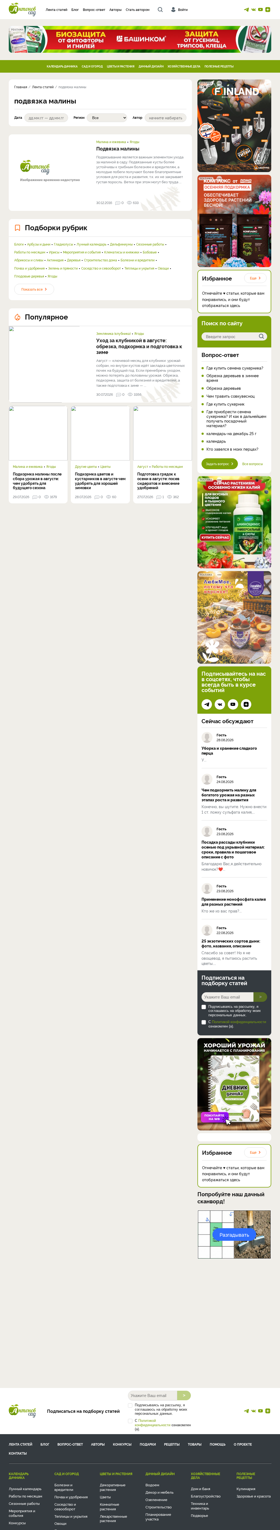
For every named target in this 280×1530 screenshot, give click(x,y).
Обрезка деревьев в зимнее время (232, 378)
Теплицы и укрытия (139, 268)
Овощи (163, 268)
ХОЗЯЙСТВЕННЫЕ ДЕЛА (184, 66)
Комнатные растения (109, 1506)
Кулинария (246, 1488)
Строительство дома (100, 260)
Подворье (199, 1515)
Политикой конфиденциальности (239, 1022)
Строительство (158, 1506)
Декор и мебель (159, 1492)
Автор (137, 117)
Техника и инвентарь (200, 1505)
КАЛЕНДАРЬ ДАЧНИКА (62, 66)
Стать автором (138, 9)
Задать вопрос (217, 463)
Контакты (18, 1453)
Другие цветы (86, 466)
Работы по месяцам (29, 252)
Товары (195, 1444)
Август (142, 466)
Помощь (218, 1444)
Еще (253, 278)
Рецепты (172, 1444)
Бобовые (150, 252)
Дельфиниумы (121, 244)
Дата (18, 117)
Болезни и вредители (137, 260)
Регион (79, 117)
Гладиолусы (63, 244)
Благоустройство (206, 1495)
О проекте (243, 1444)
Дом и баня (200, 1488)
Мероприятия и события (82, 252)
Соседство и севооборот (101, 268)
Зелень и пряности (63, 268)
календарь (216, 441)
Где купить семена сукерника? (234, 368)
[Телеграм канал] (246, 9)
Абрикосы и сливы (28, 260)
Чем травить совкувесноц (230, 396)
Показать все (32, 289)
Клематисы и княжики (121, 252)
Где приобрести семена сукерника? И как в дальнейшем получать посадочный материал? (236, 418)
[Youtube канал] (260, 9)
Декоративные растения (113, 1487)
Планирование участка (158, 1516)
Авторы (115, 9)
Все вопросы (252, 463)
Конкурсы (122, 1444)
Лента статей (56, 9)
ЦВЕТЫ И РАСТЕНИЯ (121, 66)
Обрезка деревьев (223, 388)
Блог (75, 9)
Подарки (148, 1444)
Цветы (105, 466)
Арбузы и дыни (38, 244)
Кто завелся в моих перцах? (232, 449)
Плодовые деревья (29, 276)
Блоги (19, 244)
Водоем (152, 1484)
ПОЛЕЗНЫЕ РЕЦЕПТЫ (219, 66)
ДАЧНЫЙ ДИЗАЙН (151, 66)
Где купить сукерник (225, 404)
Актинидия (55, 260)
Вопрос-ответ (94, 9)
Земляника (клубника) (113, 333)
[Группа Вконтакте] (253, 9)
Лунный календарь (91, 244)
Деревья (73, 260)
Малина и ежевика (111, 142)
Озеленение (156, 1499)
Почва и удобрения (29, 268)
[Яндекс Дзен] (267, 9)
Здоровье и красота (254, 1495)
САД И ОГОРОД (92, 66)
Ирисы (54, 252)
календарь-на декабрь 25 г (231, 433)
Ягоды (134, 142)
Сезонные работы (150, 244)
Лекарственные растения (113, 1518)
